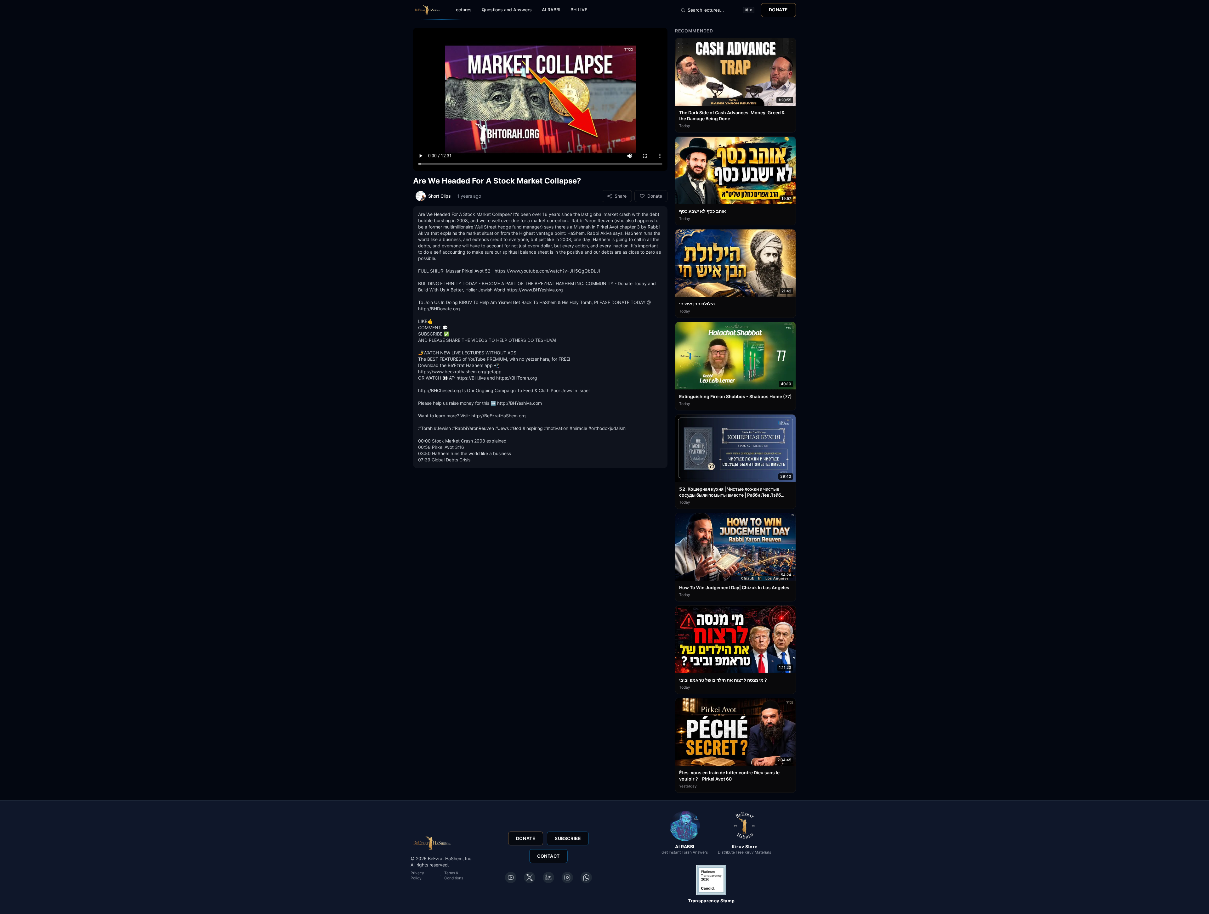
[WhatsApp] (586, 877)
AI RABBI (551, 9)
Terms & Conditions (453, 875)
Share (621, 196)
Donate (778, 9)
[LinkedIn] (548, 877)
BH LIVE (578, 9)
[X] (529, 877)
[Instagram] (567, 877)
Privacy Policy (417, 875)
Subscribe (568, 838)
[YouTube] (510, 877)
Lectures (462, 9)
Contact (548, 856)
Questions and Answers (507, 9)
